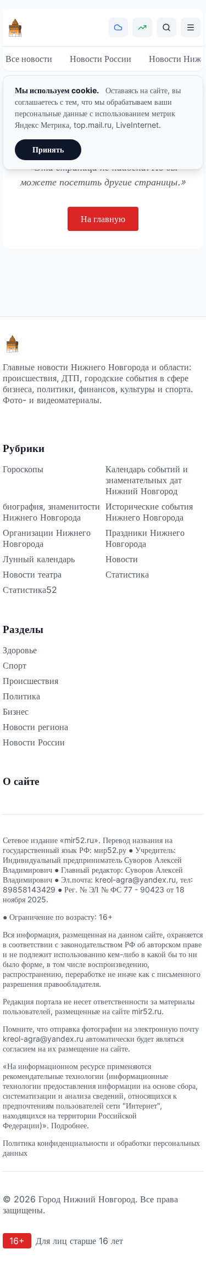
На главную (103, 218)
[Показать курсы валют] (142, 27)
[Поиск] (166, 27)
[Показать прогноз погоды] (118, 27)
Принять (48, 149)
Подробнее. (70, 1125)
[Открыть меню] (191, 27)
